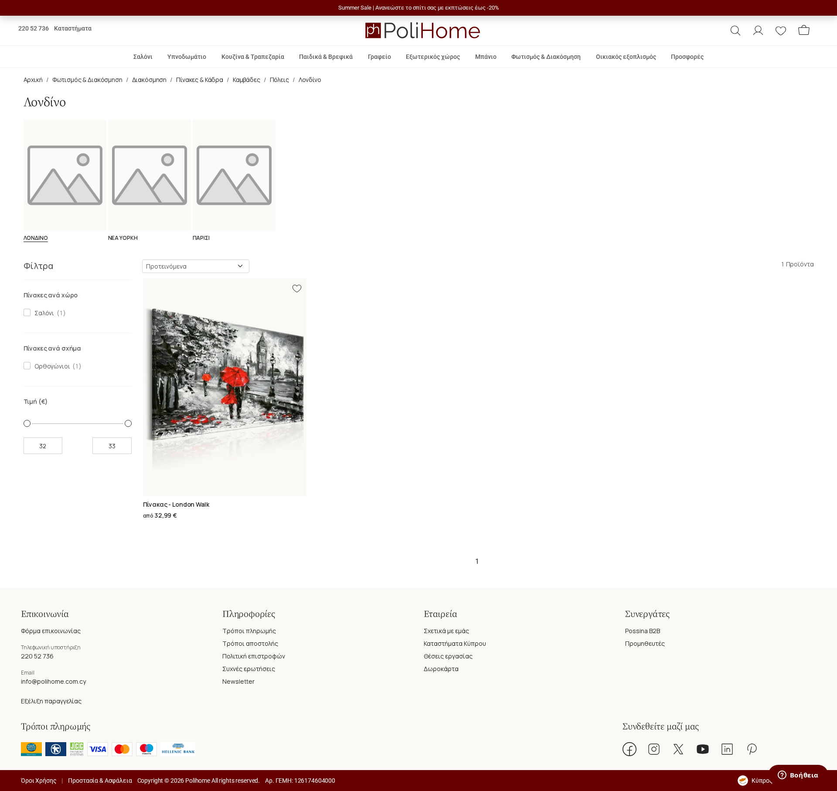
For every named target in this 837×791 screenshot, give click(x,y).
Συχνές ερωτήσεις (248, 669)
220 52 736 (33, 28)
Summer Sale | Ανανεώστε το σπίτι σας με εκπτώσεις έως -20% (418, 7)
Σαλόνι (43, 313)
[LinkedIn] (727, 749)
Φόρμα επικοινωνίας (51, 631)
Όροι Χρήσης (38, 780)
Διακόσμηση (149, 79)
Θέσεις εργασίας (448, 656)
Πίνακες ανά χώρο (51, 295)
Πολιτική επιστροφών (253, 656)
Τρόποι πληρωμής (249, 631)
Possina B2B (642, 631)
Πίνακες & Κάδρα (199, 79)
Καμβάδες (246, 79)
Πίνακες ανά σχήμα (53, 348)
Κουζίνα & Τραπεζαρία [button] (252, 56)
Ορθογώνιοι (51, 366)
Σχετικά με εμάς (446, 631)
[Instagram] (654, 749)
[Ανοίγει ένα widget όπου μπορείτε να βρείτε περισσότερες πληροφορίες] (798, 776)
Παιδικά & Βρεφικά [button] (326, 56)
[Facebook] (629, 749)
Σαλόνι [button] (143, 56)
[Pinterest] (752, 749)
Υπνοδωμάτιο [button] (186, 56)
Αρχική (33, 79)
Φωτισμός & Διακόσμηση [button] (546, 56)
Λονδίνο (310, 79)
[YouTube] (703, 749)
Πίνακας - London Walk (176, 504)
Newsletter (238, 681)
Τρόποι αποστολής (250, 643)
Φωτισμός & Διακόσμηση (87, 79)
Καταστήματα (73, 28)
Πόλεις (279, 79)
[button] (735, 30)
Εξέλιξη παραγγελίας (51, 701)
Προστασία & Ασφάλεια (100, 780)
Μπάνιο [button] (486, 56)
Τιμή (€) (36, 401)
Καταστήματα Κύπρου (455, 643)
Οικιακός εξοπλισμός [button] (626, 56)
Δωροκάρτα (441, 669)
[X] (678, 749)
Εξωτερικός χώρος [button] (433, 56)
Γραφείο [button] (379, 56)
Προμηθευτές (645, 643)
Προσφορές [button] (687, 56)
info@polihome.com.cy (53, 681)
